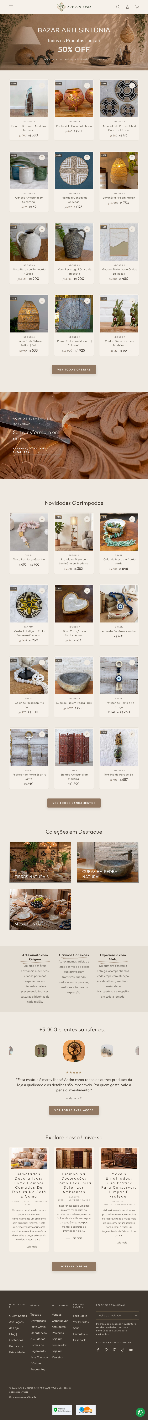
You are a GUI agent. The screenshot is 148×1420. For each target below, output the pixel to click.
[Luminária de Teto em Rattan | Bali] (29, 314)
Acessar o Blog (74, 1266)
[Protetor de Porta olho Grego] (119, 676)
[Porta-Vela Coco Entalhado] (74, 99)
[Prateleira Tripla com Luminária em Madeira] (74, 532)
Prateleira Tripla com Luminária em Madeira (73, 561)
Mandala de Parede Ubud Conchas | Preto (119, 128)
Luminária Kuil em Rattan (119, 197)
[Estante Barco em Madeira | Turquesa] (29, 99)
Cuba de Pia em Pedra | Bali (74, 703)
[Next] (135, 1051)
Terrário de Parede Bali (119, 774)
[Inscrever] (137, 1315)
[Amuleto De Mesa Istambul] (119, 604)
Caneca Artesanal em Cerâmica (29, 200)
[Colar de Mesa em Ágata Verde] (119, 532)
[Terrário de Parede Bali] (119, 747)
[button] (118, 7)
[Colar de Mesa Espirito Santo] (29, 676)
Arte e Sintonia (25, 1387)
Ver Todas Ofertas (74, 369)
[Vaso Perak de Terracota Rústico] (29, 242)
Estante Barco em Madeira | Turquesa (29, 128)
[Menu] (11, 7)
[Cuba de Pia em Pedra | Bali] (74, 676)
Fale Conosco (39, 1357)
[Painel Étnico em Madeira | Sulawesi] (74, 314)
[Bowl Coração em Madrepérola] (74, 604)
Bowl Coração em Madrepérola (74, 633)
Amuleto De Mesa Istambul (119, 631)
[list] (74, 978)
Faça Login (80, 1316)
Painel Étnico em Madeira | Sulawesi (74, 343)
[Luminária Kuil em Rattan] (119, 170)
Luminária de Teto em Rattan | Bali (29, 343)
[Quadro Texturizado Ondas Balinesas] (119, 242)
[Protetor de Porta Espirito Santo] (29, 747)
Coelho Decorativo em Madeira (119, 343)
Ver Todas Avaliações (74, 1110)
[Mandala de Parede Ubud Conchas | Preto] (119, 99)
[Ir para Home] (74, 7)
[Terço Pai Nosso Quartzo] (29, 532)
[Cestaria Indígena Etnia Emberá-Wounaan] (29, 604)
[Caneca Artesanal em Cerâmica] (29, 170)
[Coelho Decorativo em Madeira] (119, 314)
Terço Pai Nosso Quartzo (29, 559)
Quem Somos (18, 1316)
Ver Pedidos (81, 1322)
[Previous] (13, 1051)
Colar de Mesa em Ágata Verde (119, 561)
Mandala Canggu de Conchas (74, 200)
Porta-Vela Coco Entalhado (74, 126)
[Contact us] (140, 1412)
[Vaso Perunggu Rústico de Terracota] (74, 242)
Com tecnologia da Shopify (22, 1397)
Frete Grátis (37, 1327)
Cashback (79, 1340)
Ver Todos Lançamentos (74, 802)
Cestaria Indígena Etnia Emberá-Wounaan (29, 633)
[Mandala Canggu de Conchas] (74, 170)
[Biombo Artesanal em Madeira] (74, 747)
